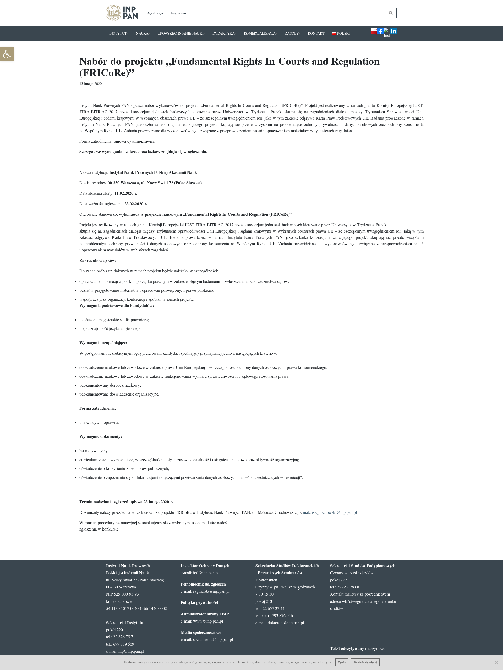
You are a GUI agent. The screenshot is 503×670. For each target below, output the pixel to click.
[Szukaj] (391, 13)
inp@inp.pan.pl (131, 651)
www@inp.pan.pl (208, 621)
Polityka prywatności (199, 602)
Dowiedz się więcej (365, 662)
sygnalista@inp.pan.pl (211, 591)
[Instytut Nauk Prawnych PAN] (122, 13)
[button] (128, 33)
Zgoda (342, 662)
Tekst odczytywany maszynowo (357, 648)
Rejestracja (154, 12)
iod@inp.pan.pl (206, 572)
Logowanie (179, 12)
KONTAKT (316, 33)
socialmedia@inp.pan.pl (213, 639)
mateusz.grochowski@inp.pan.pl (330, 512)
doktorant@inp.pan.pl (286, 622)
